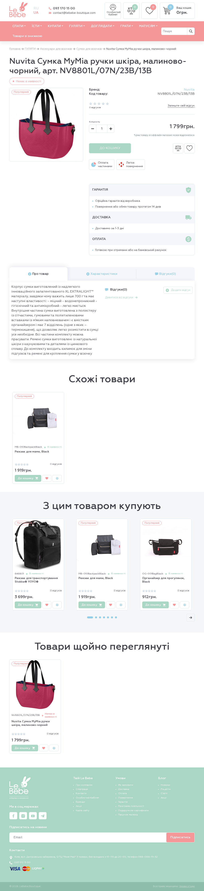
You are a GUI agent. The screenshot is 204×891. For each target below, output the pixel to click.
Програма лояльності (131, 806)
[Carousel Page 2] (96, 617)
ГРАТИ (125, 26)
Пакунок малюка (128, 815)
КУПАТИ (54, 26)
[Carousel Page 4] (104, 617)
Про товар (40, 274)
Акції (79, 806)
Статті (164, 793)
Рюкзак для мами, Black (32, 451)
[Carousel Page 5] (108, 617)
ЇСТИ (35, 26)
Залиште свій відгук (181, 105)
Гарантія (123, 802)
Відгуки (167, 274)
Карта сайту (82, 810)
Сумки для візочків (89, 49)
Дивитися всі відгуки (119, 297)
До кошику (110, 148)
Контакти (81, 793)
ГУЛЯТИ (75, 26)
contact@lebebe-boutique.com (74, 13)
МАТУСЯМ (147, 26)
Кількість (94, 122)
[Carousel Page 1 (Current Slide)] (90, 617)
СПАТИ (17, 26)
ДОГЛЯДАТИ (101, 26)
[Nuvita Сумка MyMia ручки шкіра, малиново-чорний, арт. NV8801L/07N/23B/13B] (46, 124)
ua (35, 13)
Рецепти (166, 789)
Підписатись (180, 837)
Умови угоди (187, 886)
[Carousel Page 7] (116, 617)
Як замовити (125, 785)
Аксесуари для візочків (56, 49)
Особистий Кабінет (114, 13)
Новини (165, 785)
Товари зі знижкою (27, 36)
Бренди (80, 802)
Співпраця (82, 789)
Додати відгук (180, 290)
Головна (14, 49)
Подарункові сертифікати (133, 810)
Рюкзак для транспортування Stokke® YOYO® (36, 580)
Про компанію (84, 785)
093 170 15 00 (64, 8)
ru (36, 8)
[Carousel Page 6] (112, 617)
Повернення (125, 798)
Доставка (123, 789)
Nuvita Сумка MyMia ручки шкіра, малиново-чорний (31, 723)
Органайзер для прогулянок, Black (163, 580)
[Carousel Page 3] (100, 617)
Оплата (122, 793)
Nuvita (189, 89)
